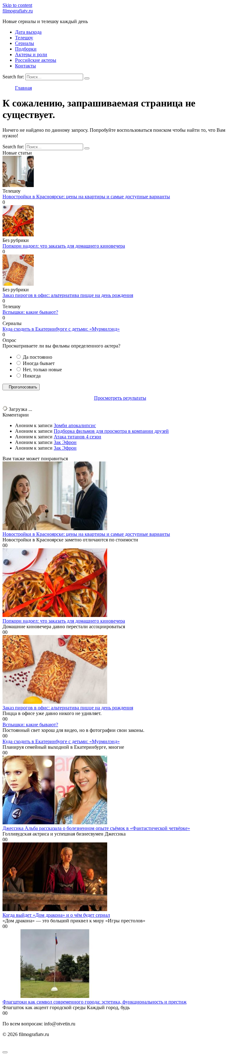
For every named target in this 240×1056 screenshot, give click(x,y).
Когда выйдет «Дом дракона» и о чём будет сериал (56, 915)
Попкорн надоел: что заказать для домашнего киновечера (63, 246)
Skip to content (17, 5)
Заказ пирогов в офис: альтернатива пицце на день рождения (67, 295)
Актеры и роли (31, 54)
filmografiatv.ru (17, 10)
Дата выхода (28, 32)
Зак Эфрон (65, 442)
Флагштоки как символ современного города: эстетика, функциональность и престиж (94, 1001)
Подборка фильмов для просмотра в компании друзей (111, 431)
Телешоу (24, 37)
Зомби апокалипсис (75, 425)
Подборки (26, 49)
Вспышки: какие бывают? (30, 312)
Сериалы (24, 43)
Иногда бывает (39, 363)
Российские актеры (35, 60)
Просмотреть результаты (120, 398)
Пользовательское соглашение (34, 1045)
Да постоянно (37, 357)
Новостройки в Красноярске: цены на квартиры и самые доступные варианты (86, 196)
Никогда (32, 375)
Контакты (25, 65)
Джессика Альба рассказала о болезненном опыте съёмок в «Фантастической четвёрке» (96, 828)
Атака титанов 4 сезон (77, 436)
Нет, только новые (42, 369)
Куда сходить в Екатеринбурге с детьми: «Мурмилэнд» (61, 329)
